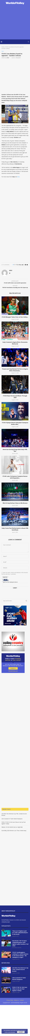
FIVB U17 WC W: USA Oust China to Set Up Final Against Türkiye (19, 988)
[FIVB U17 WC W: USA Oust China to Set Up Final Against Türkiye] (6, 989)
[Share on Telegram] (25, 264)
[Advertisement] (15, 22)
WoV (8, 57)
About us (16, 1000)
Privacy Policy (9, 1000)
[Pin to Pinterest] (19, 264)
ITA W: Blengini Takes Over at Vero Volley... (15, 317)
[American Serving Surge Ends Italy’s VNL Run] (15, 438)
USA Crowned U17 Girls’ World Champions (12, 819)
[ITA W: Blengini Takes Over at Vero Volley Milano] (15, 305)
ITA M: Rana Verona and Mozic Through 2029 (15, 396)
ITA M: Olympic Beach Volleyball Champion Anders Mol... (15, 423)
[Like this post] (14, 264)
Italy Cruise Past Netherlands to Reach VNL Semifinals (15, 529)
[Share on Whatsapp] (23, 264)
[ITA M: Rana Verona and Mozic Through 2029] (15, 384)
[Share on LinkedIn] (20, 264)
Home (3, 47)
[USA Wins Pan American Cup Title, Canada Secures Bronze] (6, 970)
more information (11, 1032)
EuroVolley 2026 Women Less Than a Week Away (14, 830)
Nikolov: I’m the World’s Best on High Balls (12, 827)
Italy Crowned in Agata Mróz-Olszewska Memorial (15, 343)
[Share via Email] (27, 264)
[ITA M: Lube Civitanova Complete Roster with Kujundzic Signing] (15, 465)
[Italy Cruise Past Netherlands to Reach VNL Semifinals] (15, 517)
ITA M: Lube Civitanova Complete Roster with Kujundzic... (15, 477)
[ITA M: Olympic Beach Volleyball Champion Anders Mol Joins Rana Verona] (15, 411)
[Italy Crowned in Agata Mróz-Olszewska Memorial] (15, 331)
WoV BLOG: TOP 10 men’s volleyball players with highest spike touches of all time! (20, 943)
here (18, 176)
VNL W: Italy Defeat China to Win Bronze (15, 503)
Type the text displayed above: (10, 582)
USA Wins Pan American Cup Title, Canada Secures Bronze (20, 969)
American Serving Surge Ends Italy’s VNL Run (15, 450)
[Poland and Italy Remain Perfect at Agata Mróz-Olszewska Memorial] (15, 357)
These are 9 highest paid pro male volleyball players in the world (20, 932)
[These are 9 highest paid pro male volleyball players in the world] (6, 933)
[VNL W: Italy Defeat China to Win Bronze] (15, 492)
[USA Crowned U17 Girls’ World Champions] (6, 980)
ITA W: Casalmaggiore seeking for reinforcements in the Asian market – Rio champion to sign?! (20, 955)
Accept (21, 1032)
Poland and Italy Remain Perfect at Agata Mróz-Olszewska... (15, 370)
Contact (22, 1000)
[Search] (28, 41)
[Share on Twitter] (17, 264)
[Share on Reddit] (22, 264)
